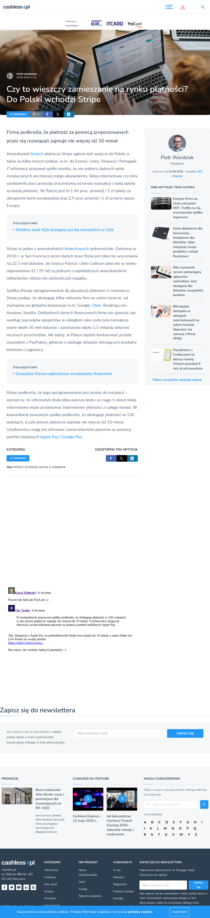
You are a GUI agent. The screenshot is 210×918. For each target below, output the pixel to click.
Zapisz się (198, 885)
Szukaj (83, 889)
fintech (37, 154)
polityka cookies (140, 912)
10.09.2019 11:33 (26, 77)
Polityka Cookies (123, 891)
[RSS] (33, 887)
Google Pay (72, 437)
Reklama (118, 877)
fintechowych (77, 249)
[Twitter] (11, 887)
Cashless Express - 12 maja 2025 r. (87, 818)
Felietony (50, 877)
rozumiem (179, 912)
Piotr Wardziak (26, 74)
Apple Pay (49, 437)
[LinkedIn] (26, 887)
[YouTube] (19, 887)
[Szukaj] (204, 7)
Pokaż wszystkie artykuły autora (177, 380)
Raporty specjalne (90, 896)
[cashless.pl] (16, 7)
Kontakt (118, 898)
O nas (117, 870)
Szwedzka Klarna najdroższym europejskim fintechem (62, 374)
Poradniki (50, 898)
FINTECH (18, 467)
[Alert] (183, 7)
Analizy (49, 891)
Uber (96, 305)
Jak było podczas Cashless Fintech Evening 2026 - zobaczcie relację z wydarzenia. (120, 825)
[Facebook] (4, 887)
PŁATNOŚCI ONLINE (36, 467)
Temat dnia (51, 870)
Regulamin (120, 884)
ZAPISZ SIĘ (185, 733)
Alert (82, 882)
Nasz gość (50, 884)
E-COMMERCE (18, 114)
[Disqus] (72, 527)
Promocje (10, 779)
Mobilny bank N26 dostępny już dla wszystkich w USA (63, 230)
